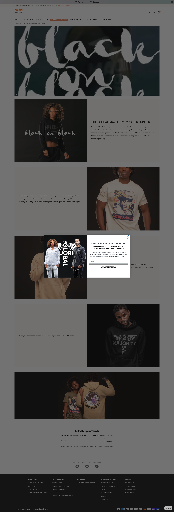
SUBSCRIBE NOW (108, 267)
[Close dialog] (127, 236)
